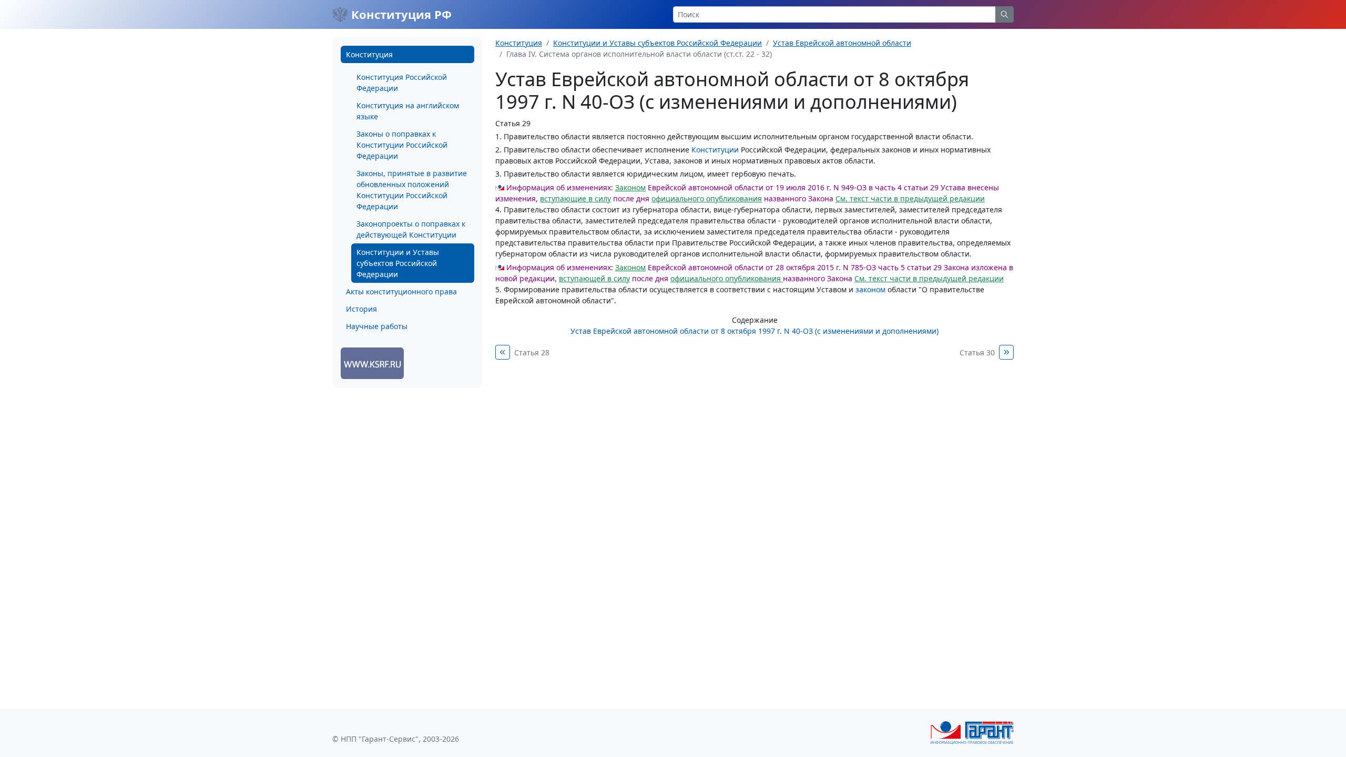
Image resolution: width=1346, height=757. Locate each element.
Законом (630, 187)
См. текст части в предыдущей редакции (910, 198)
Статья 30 (977, 352)
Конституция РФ (400, 14)
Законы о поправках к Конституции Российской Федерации (401, 145)
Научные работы (376, 326)
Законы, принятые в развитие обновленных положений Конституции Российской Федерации (411, 189)
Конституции (715, 150)
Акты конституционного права (401, 291)
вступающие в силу (575, 198)
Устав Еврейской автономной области (842, 43)
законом (870, 289)
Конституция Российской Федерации (401, 82)
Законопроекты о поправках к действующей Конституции (410, 229)
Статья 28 (531, 352)
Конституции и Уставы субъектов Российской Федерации (397, 263)
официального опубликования (706, 198)
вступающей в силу (594, 278)
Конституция (369, 54)
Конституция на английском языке (407, 110)
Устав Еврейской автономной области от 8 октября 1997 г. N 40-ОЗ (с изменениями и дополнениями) (754, 331)
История (361, 309)
